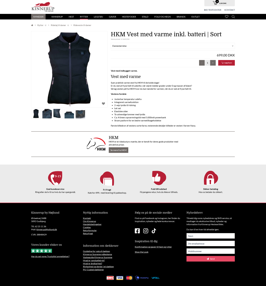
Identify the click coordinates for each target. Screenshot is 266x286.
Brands (181, 16)
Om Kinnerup (89, 221)
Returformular (90, 230)
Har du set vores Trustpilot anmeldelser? (50, 256)
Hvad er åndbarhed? (92, 263)
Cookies (87, 227)
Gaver (112, 16)
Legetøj (98, 16)
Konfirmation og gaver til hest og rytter (153, 246)
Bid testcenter (212, 9)
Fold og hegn (162, 16)
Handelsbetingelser (92, 224)
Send (212, 258)
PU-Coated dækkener (93, 269)
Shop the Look (141, 252)
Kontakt (229, 9)
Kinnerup (57, 16)
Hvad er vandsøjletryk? (94, 260)
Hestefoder (129, 16)
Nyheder (38, 16)
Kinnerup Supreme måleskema (97, 254)
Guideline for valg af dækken (96, 251)
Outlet (195, 16)
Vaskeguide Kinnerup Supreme (97, 257)
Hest (71, 16)
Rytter (84, 16)
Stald (145, 16)
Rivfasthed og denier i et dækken (98, 266)
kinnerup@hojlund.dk (46, 229)
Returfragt (88, 233)
